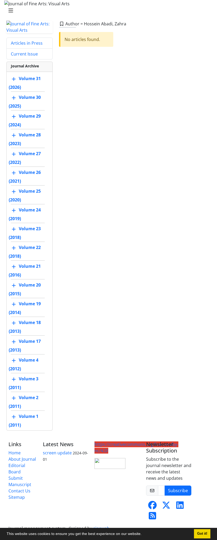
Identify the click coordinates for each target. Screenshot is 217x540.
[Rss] (152, 517)
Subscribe (178, 490)
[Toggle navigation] (107, 10)
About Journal (22, 459)
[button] (143, 534)
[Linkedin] (180, 507)
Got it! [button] (202, 534)
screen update (57, 453)
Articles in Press (27, 43)
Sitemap (16, 497)
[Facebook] (152, 507)
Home (14, 453)
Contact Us (19, 491)
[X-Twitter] (166, 507)
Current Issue (24, 54)
